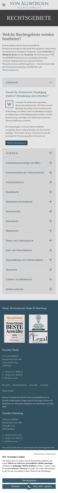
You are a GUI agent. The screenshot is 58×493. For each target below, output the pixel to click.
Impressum (51, 454)
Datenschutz (39, 454)
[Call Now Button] (29, 486)
